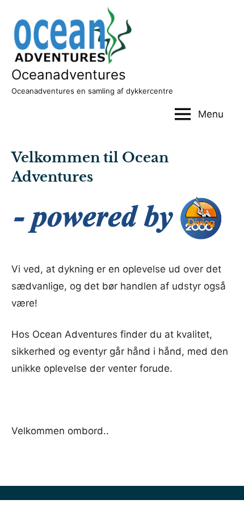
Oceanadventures (68, 74)
